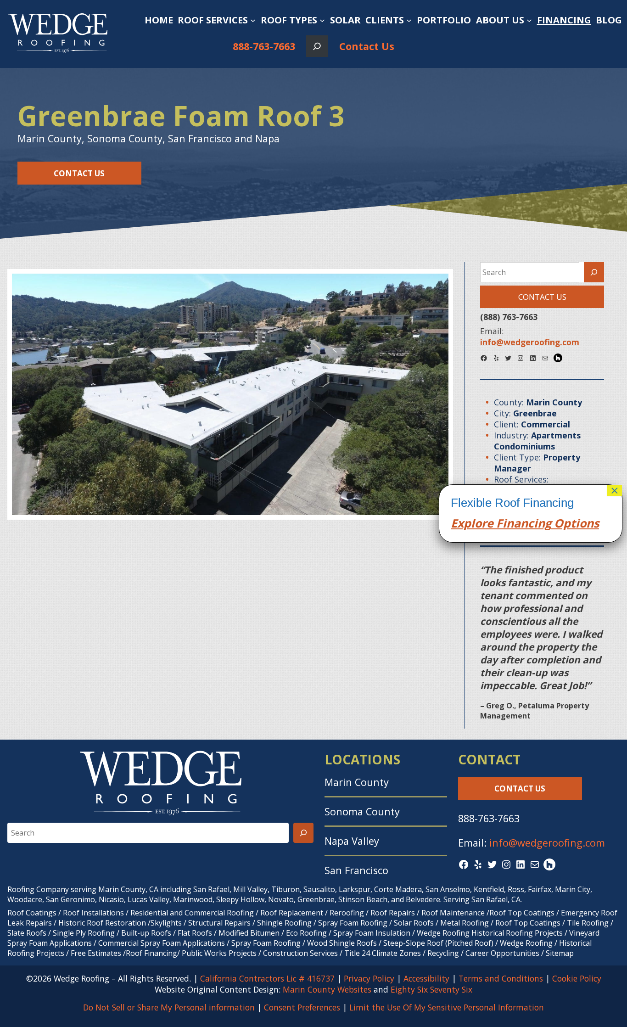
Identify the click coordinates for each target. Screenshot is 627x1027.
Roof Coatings (31, 913)
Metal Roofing (465, 923)
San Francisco (356, 870)
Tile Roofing (588, 923)
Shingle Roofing (284, 923)
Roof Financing (151, 953)
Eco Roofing (306, 933)
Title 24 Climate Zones (382, 953)
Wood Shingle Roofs (342, 943)
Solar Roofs (415, 923)
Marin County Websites (327, 989)
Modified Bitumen (249, 933)
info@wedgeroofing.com (547, 842)
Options (575, 523)
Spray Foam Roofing (352, 923)
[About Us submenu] (529, 20)
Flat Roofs (195, 933)
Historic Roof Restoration (102, 923)
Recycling (443, 953)
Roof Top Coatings (521, 913)
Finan (510, 523)
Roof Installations (93, 913)
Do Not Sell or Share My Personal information (169, 1007)
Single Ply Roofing (84, 933)
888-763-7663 (264, 46)
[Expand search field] (317, 46)
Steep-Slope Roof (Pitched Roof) (438, 943)
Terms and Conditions (501, 978)
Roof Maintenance (453, 913)
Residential (149, 913)
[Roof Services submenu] (253, 20)
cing (539, 523)
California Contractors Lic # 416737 (267, 978)
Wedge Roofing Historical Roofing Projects (490, 933)
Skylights (166, 923)
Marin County (357, 782)
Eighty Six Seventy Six (431, 989)
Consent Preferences (302, 1007)
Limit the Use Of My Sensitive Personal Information (446, 1007)
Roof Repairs (392, 913)
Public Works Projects (219, 953)
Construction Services (300, 953)
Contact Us (366, 46)
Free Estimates (96, 953)
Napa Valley (352, 840)
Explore (472, 523)
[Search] (594, 272)
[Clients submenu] (409, 20)
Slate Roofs (26, 933)
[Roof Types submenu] (322, 20)
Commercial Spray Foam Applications (161, 943)
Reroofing (347, 913)
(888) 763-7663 (508, 316)
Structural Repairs (219, 923)
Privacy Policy (369, 978)
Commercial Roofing (219, 913)
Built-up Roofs (146, 933)
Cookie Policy (576, 978)
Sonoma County (362, 811)
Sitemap (560, 953)
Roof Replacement (291, 913)
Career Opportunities (502, 953)
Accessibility (426, 978)
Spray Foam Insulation (371, 933)
